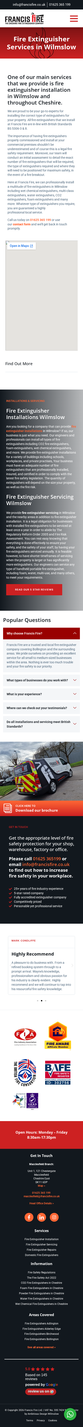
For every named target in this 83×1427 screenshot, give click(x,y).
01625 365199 (47, 859)
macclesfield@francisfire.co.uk (42, 1196)
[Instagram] (54, 1217)
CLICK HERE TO (25, 805)
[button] (74, 18)
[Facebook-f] (29, 1217)
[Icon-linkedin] (41, 1217)
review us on (38, 1391)
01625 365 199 (40, 220)
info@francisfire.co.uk (45, 864)
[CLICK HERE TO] (7, 808)
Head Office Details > (41, 1203)
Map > (41, 1185)
